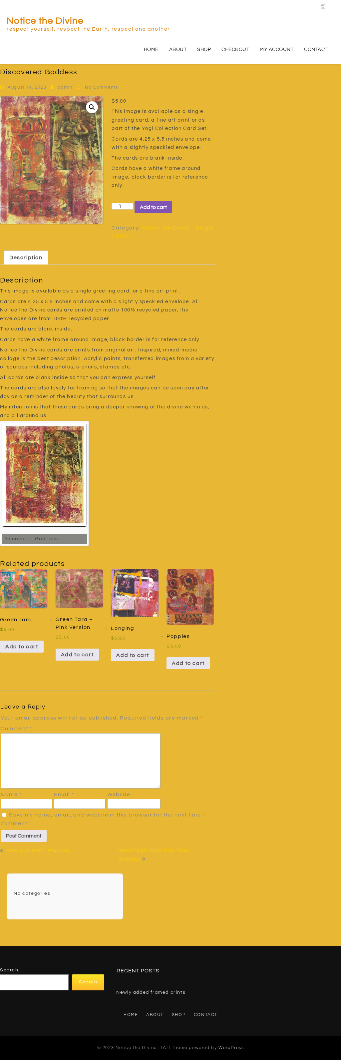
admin (65, 87)
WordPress (231, 1047)
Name (11, 794)
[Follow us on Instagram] (323, 5)
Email (64, 794)
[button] (92, 107)
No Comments (101, 87)
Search (9, 970)
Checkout (235, 49)
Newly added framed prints (150, 992)
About (178, 49)
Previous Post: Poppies (38, 850)
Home (151, 49)
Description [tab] (26, 257)
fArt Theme (174, 1047)
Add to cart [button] (21, 646)
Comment (16, 728)
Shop (204, 49)
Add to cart (153, 207)
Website (118, 794)
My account (276, 49)
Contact (316, 49)
